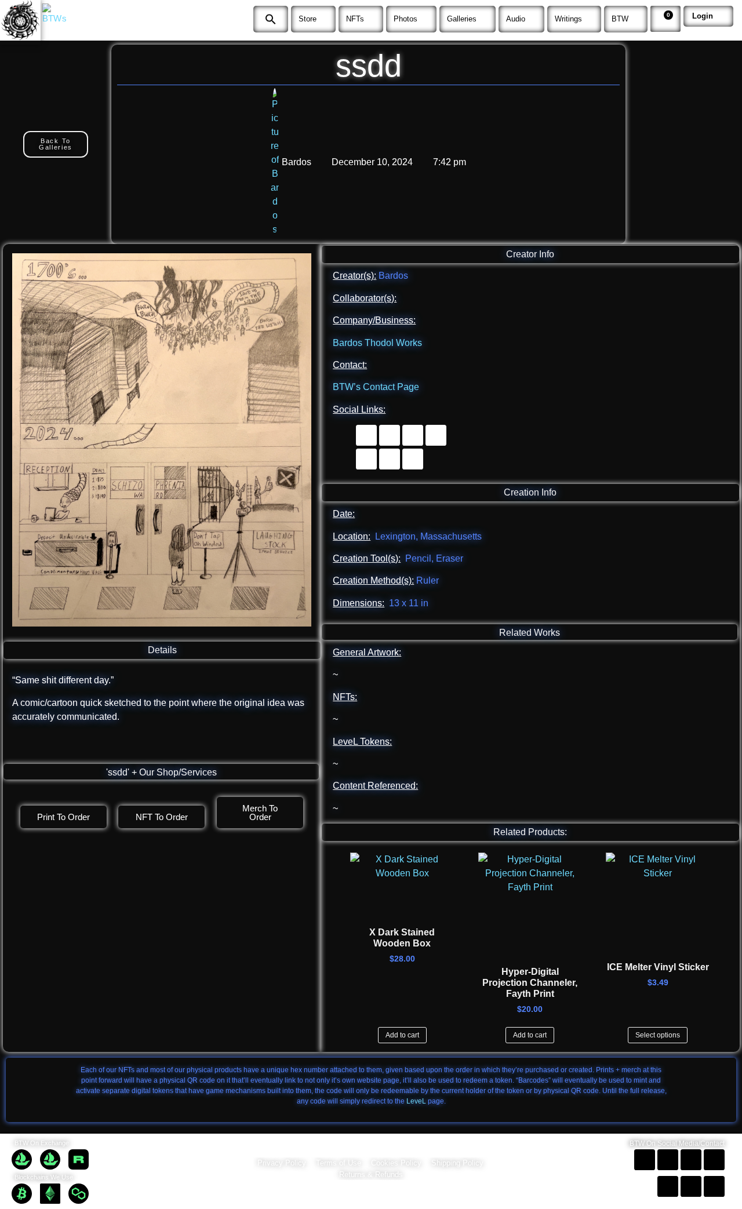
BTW (620, 18)
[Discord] (389, 459)
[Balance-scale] (412, 459)
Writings (568, 18)
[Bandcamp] (389, 435)
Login (702, 16)
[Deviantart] (412, 435)
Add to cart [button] (402, 1035)
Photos (405, 18)
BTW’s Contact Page (376, 387)
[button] (270, 19)
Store (308, 18)
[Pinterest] (435, 435)
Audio (515, 18)
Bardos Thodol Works (377, 343)
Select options (657, 1035)
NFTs (355, 18)
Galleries (462, 18)
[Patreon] (366, 459)
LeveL (416, 1101)
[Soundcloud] (366, 435)
